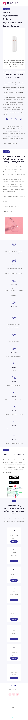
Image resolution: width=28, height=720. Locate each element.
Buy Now (14, 541)
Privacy (14, 707)
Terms (14, 703)
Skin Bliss (14, 686)
